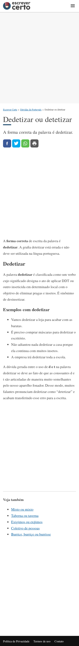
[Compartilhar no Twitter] (16, 143)
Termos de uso (41, 641)
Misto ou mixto (22, 509)
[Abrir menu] (72, 6)
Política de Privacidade (16, 641)
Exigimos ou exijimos (27, 521)
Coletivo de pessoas (25, 528)
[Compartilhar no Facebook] (7, 143)
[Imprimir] (34, 143)
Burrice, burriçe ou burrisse (31, 534)
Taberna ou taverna (24, 515)
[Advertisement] (39, 57)
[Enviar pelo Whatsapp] (25, 143)
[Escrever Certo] (16, 6)
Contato (59, 641)
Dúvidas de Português (31, 109)
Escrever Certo (10, 109)
